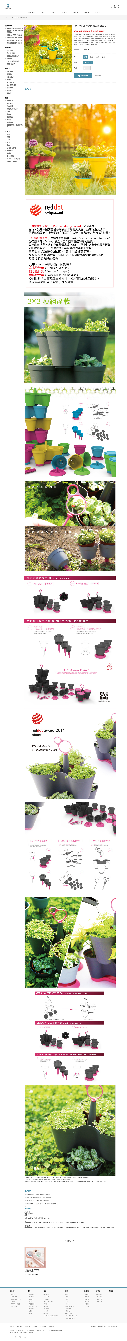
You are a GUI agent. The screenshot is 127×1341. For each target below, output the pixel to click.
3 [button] (46, 69)
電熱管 (9, 93)
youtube (15, 1336)
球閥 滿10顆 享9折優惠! (14, 35)
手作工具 (10, 103)
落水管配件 (10, 82)
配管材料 (31, 12)
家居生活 (99, 1301)
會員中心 (34, 1326)
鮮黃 (85, 57)
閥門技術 (99, 1294)
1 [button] (41, 69)
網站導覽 (51, 1326)
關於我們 (12, 1326)
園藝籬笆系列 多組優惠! (14, 43)
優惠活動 (8, 26)
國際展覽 (87, 1299)
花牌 (8, 111)
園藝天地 (99, 1299)
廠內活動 (87, 1301)
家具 (8, 134)
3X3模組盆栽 (88, 62)
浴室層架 (10, 88)
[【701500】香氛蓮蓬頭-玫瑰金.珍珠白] (35, 1257)
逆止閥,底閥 (11, 53)
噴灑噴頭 (10, 122)
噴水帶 (9, 119)
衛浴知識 (99, 1296)
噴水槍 (9, 114)
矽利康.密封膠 (11, 148)
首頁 (6, 17)
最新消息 (75, 12)
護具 (8, 142)
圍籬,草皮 (10, 100)
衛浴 (42, 12)
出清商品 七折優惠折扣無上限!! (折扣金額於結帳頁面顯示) (15, 30)
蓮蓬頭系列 (10, 77)
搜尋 (110, 6)
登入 (114, 6)
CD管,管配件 (11, 64)
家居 (63, 12)
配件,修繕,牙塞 (11, 85)
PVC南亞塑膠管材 (13, 61)
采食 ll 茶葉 (10, 156)
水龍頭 (9, 79)
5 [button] (50, 69)
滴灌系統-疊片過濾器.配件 (14, 126)
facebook (11, 1336)
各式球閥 (10, 50)
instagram (25, 1336)
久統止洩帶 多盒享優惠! (14, 40)
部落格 (86, 12)
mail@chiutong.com (56, 1330)
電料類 (9, 153)
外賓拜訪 (87, 1306)
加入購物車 (84, 75)
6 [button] (52, 69)
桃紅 (91, 57)
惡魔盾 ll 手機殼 (12, 161)
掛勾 (8, 145)
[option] (48, 48)
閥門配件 (10, 58)
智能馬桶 (10, 71)
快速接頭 (10, 117)
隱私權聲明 (43, 1326)
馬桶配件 (10, 74)
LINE (20, 1336)
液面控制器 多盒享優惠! (14, 37)
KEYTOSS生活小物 (13, 159)
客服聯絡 (19, 1326)
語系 (96, 12)
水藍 (97, 57)
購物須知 (98, 75)
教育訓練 (87, 1304)
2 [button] (44, 69)
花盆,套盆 (10, 106)
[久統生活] (12, 6)
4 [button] (48, 69)
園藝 (53, 12)
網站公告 (87, 1294)
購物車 (120, 6)
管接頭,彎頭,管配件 (13, 56)
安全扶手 (10, 90)
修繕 (8, 137)
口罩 (8, 140)
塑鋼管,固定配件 (12, 109)
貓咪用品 (10, 150)
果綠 (103, 57)
